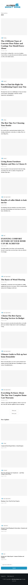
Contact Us (3, 576)
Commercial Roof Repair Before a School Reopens (12, 445)
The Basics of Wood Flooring (13, 280)
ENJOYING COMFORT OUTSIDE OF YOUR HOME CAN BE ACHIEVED (13, 241)
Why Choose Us (10, 576)
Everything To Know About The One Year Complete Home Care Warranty (14, 395)
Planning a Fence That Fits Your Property (10, 501)
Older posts (14, 410)
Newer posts (14, 413)
